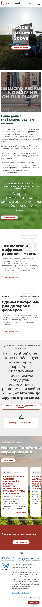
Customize (34, 598)
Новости (8, 472)
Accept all (34, 602)
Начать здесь (9, 217)
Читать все (20, 512)
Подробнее (8, 460)
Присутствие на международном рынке (21, 406)
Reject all (21, 598)
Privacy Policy (16, 593)
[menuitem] (31, 3)
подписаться (21, 542)
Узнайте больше (21, 45)
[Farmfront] (10, 4)
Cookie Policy (26, 593)
